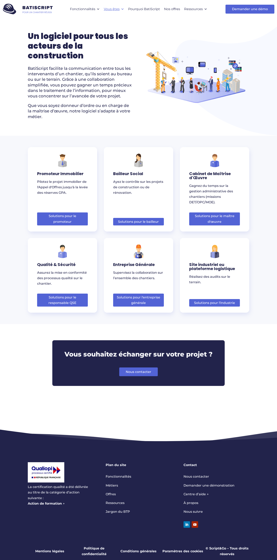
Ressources (193, 9)
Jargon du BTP (118, 512)
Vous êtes (112, 9)
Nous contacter (138, 372)
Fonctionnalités (82, 9)
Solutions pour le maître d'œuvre (214, 218)
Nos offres (172, 9)
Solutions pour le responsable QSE (62, 300)
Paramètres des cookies (182, 551)
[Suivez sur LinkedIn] (187, 524)
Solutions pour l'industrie (214, 303)
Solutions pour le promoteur (62, 218)
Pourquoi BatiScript (144, 9)
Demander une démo (250, 9)
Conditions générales (138, 551)
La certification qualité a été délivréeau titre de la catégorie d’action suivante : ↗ (58, 495)
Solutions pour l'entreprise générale (138, 300)
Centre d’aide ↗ (196, 494)
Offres (111, 494)
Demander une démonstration (209, 485)
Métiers (112, 485)
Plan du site (116, 465)
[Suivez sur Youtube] (195, 524)
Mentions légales (49, 551)
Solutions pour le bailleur (138, 222)
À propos (191, 503)
